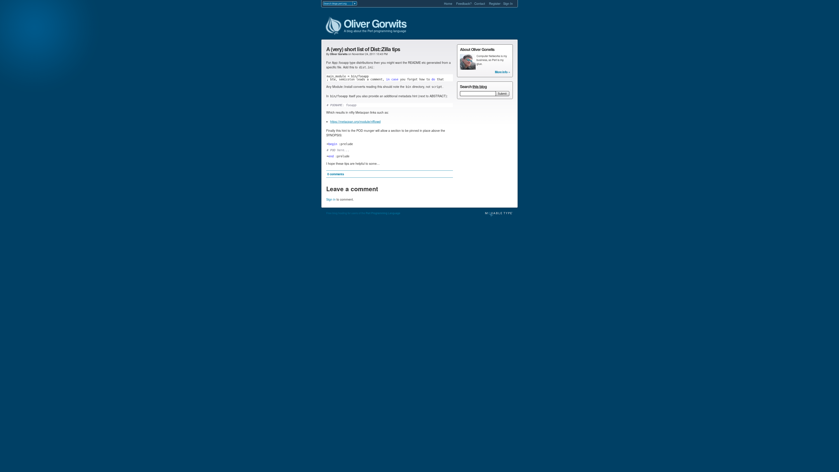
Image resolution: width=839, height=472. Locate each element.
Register (495, 3)
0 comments (335, 174)
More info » (502, 72)
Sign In (508, 3)
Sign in (331, 199)
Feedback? (464, 3)
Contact (479, 3)
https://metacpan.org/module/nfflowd (355, 121)
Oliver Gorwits (375, 23)
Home (448, 3)
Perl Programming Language (383, 213)
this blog (479, 86)
